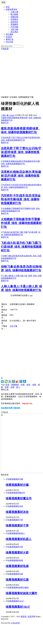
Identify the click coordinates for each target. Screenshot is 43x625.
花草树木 (14, 19)
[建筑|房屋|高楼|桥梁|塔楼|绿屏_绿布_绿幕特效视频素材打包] (21, 120)
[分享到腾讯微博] (20, 381)
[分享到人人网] (24, 381)
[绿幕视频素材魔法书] (15, 493)
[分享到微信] (6, 381)
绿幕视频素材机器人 (19, 539)
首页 (8, 7)
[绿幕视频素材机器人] (15, 533)
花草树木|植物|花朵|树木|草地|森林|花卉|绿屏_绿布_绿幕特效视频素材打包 (21, 175)
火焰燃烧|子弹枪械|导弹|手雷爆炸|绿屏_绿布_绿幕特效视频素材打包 (21, 223)
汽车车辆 (14, 27)
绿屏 (23, 385)
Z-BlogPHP (15, 623)
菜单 (3, 2)
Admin (11, 115)
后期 (12, 387)
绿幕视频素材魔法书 (19, 498)
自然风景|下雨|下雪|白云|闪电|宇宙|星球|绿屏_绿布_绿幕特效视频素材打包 (21, 152)
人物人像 (14, 12)
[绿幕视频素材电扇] (14, 560)
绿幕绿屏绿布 (11, 9)
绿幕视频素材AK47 (18, 606)
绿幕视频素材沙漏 (17, 484)
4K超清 (9, 37)
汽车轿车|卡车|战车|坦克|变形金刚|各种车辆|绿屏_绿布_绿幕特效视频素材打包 (21, 199)
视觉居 (23, 616)
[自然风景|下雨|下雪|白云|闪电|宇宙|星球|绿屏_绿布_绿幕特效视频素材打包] (21, 140)
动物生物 (14, 17)
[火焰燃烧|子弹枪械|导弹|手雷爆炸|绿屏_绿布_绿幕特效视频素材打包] (21, 211)
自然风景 (14, 22)
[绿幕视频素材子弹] (14, 520)
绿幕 (34, 385)
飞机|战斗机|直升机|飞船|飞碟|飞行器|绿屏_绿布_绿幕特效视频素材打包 (21, 246)
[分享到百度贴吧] (9, 381)
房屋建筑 (14, 24)
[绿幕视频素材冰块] (14, 506)
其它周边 (14, 32)
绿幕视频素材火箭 (17, 552)
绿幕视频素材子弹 (17, 525)
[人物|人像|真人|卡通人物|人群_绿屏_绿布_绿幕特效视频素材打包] (21, 278)
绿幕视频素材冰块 (17, 511)
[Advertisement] (21, 72)
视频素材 (15, 385)
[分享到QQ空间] (13, 381)
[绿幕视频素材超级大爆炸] (17, 587)
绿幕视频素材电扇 (17, 566)
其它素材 (9, 34)
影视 (7, 387)
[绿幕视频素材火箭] (14, 547)
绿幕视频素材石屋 (17, 579)
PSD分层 (9, 42)
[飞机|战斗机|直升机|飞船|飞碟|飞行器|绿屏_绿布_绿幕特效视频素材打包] (21, 235)
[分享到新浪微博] (17, 381)
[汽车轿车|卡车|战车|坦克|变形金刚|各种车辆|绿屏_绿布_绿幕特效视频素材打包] (21, 187)
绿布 (28, 385)
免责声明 (31, 616)
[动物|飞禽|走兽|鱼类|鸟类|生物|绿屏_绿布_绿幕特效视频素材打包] (21, 258)
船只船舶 (14, 14)
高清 (7, 385)
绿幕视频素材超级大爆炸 (21, 593)
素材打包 (9, 39)
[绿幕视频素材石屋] (14, 574)
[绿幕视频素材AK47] (15, 601)
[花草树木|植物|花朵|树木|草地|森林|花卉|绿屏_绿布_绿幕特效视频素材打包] (21, 164)
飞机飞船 (14, 29)
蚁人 (18, 387)
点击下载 (13, 326)
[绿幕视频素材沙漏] (14, 479)
